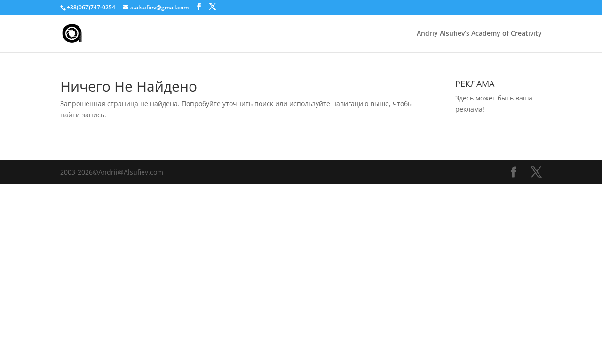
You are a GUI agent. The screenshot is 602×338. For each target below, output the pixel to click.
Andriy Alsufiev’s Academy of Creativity (479, 34)
